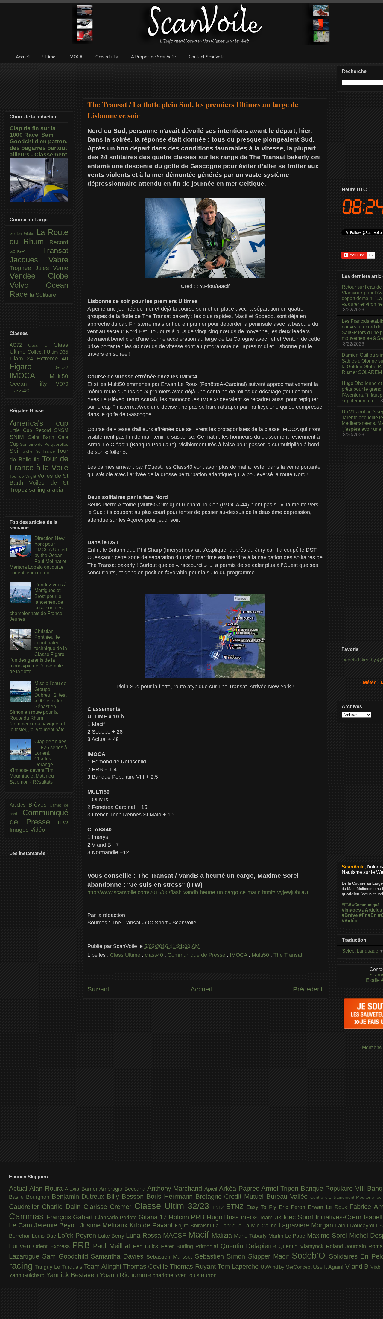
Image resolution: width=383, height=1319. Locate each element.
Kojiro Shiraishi (194, 1226)
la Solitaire (43, 295)
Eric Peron (293, 1207)
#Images (351, 909)
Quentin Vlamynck (302, 1246)
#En (372, 915)
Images (20, 830)
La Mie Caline (261, 1226)
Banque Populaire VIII (334, 1188)
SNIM (19, 437)
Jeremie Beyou (57, 1225)
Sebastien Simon (221, 1256)
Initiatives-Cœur (339, 1217)
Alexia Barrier (82, 1189)
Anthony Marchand (175, 1188)
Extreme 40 (52, 358)
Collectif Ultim (43, 352)
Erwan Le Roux (329, 1207)
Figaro (33, 366)
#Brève (350, 915)
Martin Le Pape (287, 1236)
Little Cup (22, 430)
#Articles (372, 909)
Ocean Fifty (33, 384)
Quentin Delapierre (250, 1246)
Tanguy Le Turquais (59, 1267)
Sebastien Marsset (170, 1257)
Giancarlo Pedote (116, 1218)
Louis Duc (45, 1236)
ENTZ (219, 1207)
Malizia (223, 1235)
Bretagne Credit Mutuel (230, 1196)
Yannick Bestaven (73, 1275)
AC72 (19, 345)
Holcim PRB (187, 1217)
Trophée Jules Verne (39, 268)
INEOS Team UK (262, 1218)
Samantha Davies (118, 1256)
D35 (63, 352)
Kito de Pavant (152, 1225)
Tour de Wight (23, 476)
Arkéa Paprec (240, 1188)
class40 (155, 955)
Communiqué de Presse (197, 955)
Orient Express (52, 1246)
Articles (19, 804)
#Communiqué (365, 905)
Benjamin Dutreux (79, 1196)
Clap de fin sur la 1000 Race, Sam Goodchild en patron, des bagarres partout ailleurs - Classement (39, 141)
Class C (41, 345)
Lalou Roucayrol (355, 1226)
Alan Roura (47, 1188)
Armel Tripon (281, 1188)
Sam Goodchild (66, 1256)
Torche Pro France (39, 451)
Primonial (207, 1246)
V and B (358, 1266)
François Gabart (70, 1217)
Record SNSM (51, 430)
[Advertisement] (205, 77)
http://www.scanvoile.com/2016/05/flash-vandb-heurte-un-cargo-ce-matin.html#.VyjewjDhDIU (197, 892)
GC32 (62, 367)
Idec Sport (299, 1217)
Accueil (201, 989)
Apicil (211, 1189)
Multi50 (261, 955)
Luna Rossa (144, 1235)
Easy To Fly (262, 1207)
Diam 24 (23, 358)
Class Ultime (126, 955)
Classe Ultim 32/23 (173, 1206)
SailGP (26, 251)
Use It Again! (329, 1267)
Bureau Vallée (288, 1196)
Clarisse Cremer (109, 1206)
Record (58, 242)
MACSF (175, 1235)
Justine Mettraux (105, 1225)
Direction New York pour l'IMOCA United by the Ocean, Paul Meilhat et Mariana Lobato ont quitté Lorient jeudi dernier (38, 555)
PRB (82, 1245)
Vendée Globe (39, 276)
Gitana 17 (154, 1217)
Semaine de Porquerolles (44, 444)
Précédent (308, 989)
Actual (19, 1188)
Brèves (39, 804)
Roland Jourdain (347, 1246)
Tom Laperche (239, 1266)
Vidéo (37, 830)
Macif (200, 1234)
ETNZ (236, 1206)
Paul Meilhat (113, 1246)
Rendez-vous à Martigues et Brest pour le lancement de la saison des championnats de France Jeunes (38, 602)
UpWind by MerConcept (287, 1267)
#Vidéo (350, 920)
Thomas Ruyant (194, 1266)
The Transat (287, 955)
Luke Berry (112, 1236)
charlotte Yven (170, 1275)
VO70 (62, 384)
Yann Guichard (27, 1275)
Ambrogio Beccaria (123, 1189)
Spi (15, 451)
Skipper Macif (270, 1256)
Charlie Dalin (62, 1206)
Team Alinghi (103, 1266)
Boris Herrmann (170, 1196)
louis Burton (202, 1275)
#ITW (346, 905)
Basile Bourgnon (30, 1197)
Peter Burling (178, 1246)
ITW (63, 822)
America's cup (39, 423)
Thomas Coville (146, 1266)
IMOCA (239, 955)
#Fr (363, 915)
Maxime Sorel (328, 1235)
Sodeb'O (310, 1255)
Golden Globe (23, 233)
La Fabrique (228, 1226)
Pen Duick (147, 1246)
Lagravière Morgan (307, 1225)
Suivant (98, 989)
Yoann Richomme (126, 1275)
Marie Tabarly (251, 1236)
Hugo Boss (224, 1217)
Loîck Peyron (78, 1235)
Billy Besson (126, 1196)
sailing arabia (46, 489)
